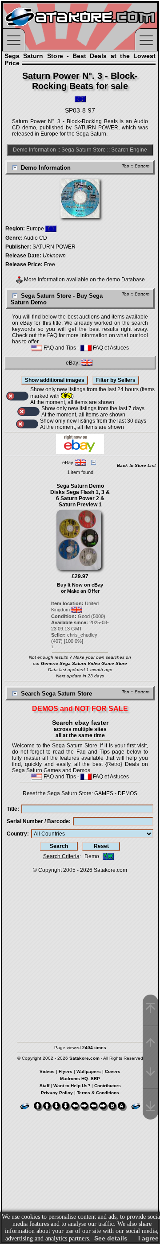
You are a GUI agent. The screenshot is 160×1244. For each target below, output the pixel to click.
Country (17, 834)
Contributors (107, 1085)
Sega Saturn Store (83, 150)
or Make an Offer (80, 591)
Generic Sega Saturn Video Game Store (84, 663)
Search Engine (129, 150)
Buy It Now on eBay (80, 584)
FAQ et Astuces (110, 348)
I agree (148, 1238)
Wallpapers (88, 1071)
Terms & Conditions (98, 1092)
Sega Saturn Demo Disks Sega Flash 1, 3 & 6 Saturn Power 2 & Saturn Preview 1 (80, 495)
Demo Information (34, 150)
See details (111, 1238)
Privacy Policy (57, 1092)
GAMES (103, 793)
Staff (44, 1085)
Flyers (65, 1071)
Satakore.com (110, 870)
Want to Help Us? (71, 1085)
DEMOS (127, 793)
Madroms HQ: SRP (80, 1078)
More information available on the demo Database (84, 279)
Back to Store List (136, 465)
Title (12, 809)
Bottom (142, 165)
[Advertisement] (80, 953)
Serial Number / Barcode (38, 821)
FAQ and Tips (59, 348)
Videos (47, 1071)
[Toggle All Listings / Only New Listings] (17, 396)
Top (125, 165)
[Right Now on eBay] (80, 452)
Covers (112, 1071)
